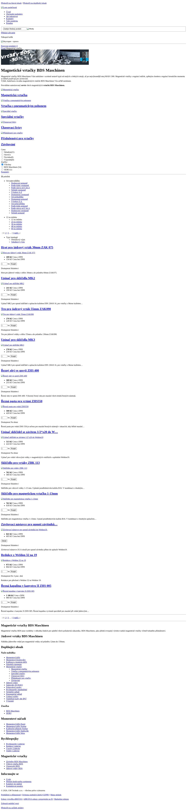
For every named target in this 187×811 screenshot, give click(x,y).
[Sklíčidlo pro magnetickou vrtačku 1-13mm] (19, 499)
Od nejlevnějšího (18, 204)
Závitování (8, 144)
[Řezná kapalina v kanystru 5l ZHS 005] (17, 591)
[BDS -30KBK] (45, 64)
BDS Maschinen (12, 167)
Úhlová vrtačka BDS (14, 764)
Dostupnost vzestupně (20, 194)
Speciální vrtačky (12, 116)
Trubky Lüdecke (12, 751)
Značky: (4, 162)
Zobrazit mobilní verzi (10, 803)
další (16, 233)
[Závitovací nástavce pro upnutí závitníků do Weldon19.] (24, 530)
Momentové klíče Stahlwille (17, 731)
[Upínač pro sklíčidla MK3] (12, 345)
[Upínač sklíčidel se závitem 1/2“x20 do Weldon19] (22, 437)
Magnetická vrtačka (14, 95)
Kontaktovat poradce (14, 786)
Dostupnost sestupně (19, 199)
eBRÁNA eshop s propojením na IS (38, 799)
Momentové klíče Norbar (16, 726)
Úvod (3, 48)
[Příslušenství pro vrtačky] (12, 133)
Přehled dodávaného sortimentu (18, 781)
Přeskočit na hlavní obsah (11, 3)
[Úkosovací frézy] (8, 122)
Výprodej (9, 160)
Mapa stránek (56, 795)
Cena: (3, 149)
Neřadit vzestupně (18, 190)
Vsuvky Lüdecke (13, 748)
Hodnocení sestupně (19, 183)
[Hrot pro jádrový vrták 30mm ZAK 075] (18, 253)
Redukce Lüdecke (13, 746)
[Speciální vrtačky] (9, 111)
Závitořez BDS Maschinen (17, 761)
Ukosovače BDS (13, 766)
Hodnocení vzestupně (20, 211)
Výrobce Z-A (16, 201)
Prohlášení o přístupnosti (11, 795)
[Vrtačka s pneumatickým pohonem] (16, 100)
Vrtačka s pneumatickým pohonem (23, 105)
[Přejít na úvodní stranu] (9, 7)
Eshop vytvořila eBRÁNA (11, 799)
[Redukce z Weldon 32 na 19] (13, 560)
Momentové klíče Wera (15, 733)
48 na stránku (16, 226)
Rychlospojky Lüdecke (15, 744)
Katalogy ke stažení (14, 784)
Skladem (9, 152)
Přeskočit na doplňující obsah (35, 3)
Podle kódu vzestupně (20, 185)
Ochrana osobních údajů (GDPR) (35, 795)
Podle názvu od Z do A (20, 208)
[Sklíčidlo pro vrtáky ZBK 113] (14, 468)
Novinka (8, 157)
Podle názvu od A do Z (20, 188)
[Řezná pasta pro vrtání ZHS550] (14, 406)
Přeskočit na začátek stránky (12, 808)
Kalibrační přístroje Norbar (17, 729)
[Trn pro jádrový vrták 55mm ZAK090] (17, 314)
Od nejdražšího (17, 197)
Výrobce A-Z (16, 192)
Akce (7, 155)
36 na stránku (16, 224)
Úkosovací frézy (11, 127)
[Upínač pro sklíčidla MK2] (12, 283)
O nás (8, 779)
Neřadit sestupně (18, 213)
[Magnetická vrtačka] (10, 90)
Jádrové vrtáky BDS (14, 768)
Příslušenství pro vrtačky (17, 138)
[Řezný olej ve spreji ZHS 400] (14, 376)
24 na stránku (16, 222)
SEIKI (8, 170)
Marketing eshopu (61, 799)
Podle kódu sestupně (19, 206)
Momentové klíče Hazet (15, 724)
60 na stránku (16, 229)
